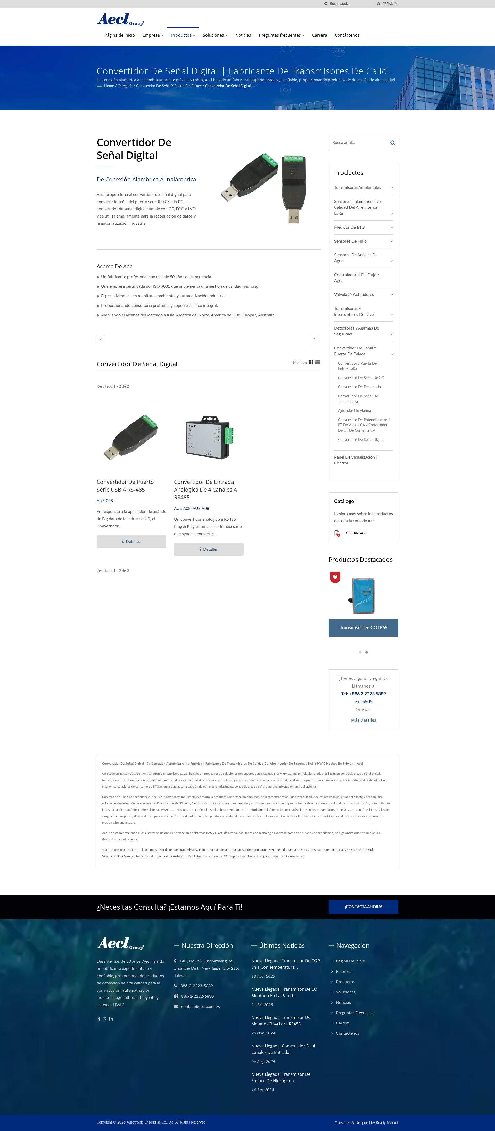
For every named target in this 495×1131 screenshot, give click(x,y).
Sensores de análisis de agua (355, 258)
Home (109, 86)
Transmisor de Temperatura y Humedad (258, 849)
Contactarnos (295, 856)
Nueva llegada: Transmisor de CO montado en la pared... (284, 992)
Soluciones (214, 35)
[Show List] (317, 362)
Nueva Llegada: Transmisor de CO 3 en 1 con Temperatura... (285, 964)
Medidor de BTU (349, 227)
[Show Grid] (311, 362)
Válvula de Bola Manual (118, 856)
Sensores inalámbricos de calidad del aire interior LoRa (357, 207)
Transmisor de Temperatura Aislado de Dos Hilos (168, 856)
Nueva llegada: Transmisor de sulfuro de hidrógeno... (280, 1077)
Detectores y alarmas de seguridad (356, 331)
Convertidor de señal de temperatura (358, 399)
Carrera (319, 35)
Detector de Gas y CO (337, 849)
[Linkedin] (111, 1019)
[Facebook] (99, 1019)
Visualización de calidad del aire (208, 849)
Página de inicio (119, 35)
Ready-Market (387, 1123)
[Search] (393, 143)
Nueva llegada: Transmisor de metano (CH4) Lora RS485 (280, 1021)
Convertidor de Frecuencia (359, 387)
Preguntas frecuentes (280, 35)
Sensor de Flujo (364, 849)
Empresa (152, 35)
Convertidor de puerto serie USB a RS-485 (125, 485)
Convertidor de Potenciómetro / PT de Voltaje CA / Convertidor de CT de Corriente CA (364, 425)
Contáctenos (347, 35)
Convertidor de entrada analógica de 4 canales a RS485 (205, 489)
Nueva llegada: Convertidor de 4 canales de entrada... (283, 1049)
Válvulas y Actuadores (354, 295)
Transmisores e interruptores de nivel (354, 312)
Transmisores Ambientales (357, 188)
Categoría (125, 86)
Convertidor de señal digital (228, 86)
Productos (182, 35)
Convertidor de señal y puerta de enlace (169, 86)
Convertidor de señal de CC (361, 378)
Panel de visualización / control (356, 460)
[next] (315, 339)
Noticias (243, 35)
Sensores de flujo (350, 241)
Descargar (355, 533)
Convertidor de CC (215, 856)
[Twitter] (105, 1019)
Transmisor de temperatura (168, 849)
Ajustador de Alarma (354, 411)
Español (390, 4)
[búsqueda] (326, 4)
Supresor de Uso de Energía (248, 856)
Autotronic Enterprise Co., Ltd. (150, 1122)
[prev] (101, 339)
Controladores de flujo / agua (356, 278)
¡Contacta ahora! (363, 907)
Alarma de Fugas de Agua (303, 849)
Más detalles (363, 720)
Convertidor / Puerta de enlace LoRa (357, 366)
